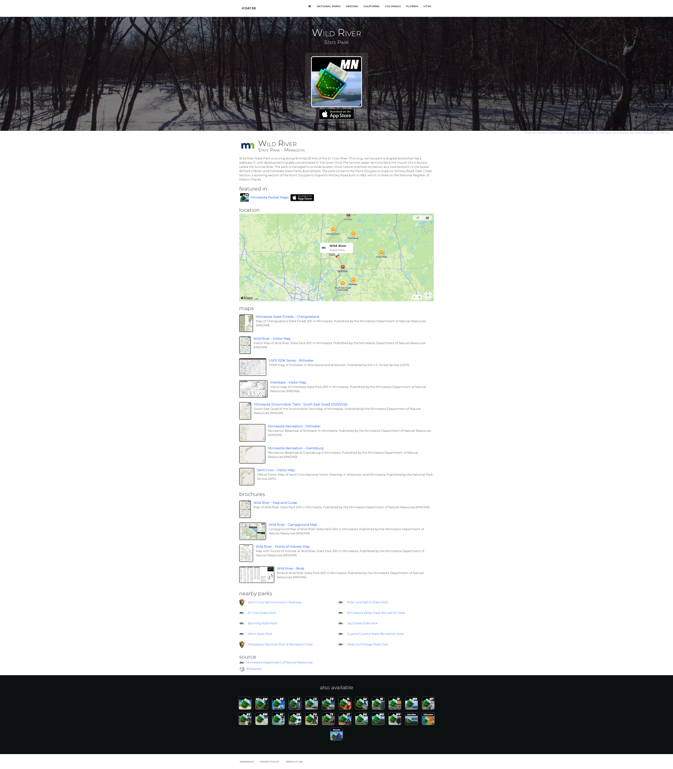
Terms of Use (293, 761)
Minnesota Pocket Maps (270, 197)
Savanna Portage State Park (367, 644)
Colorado (393, 6)
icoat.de (249, 8)
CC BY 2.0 (662, 133)
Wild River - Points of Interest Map (283, 547)
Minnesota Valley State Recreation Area (376, 612)
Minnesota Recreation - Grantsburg (296, 448)
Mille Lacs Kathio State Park (367, 602)
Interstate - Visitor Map (288, 382)
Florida (412, 6)
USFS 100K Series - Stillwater (291, 360)
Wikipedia (253, 668)
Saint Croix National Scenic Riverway (274, 602)
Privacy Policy (269, 761)
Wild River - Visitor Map (272, 339)
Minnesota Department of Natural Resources (279, 662)
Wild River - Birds (290, 568)
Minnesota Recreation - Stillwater (294, 426)
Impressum (247, 761)
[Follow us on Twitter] (309, 6)
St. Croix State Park (262, 612)
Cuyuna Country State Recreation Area (375, 634)
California (371, 6)
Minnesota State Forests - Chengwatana (287, 317)
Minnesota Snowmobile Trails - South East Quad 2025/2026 (301, 404)
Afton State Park (260, 634)
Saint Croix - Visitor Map (276, 470)
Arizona (352, 6)
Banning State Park (262, 623)
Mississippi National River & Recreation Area (280, 644)
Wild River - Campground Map (293, 525)
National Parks (329, 6)
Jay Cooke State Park (362, 623)
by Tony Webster (589, 133)
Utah (427, 6)
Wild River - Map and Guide (275, 503)
